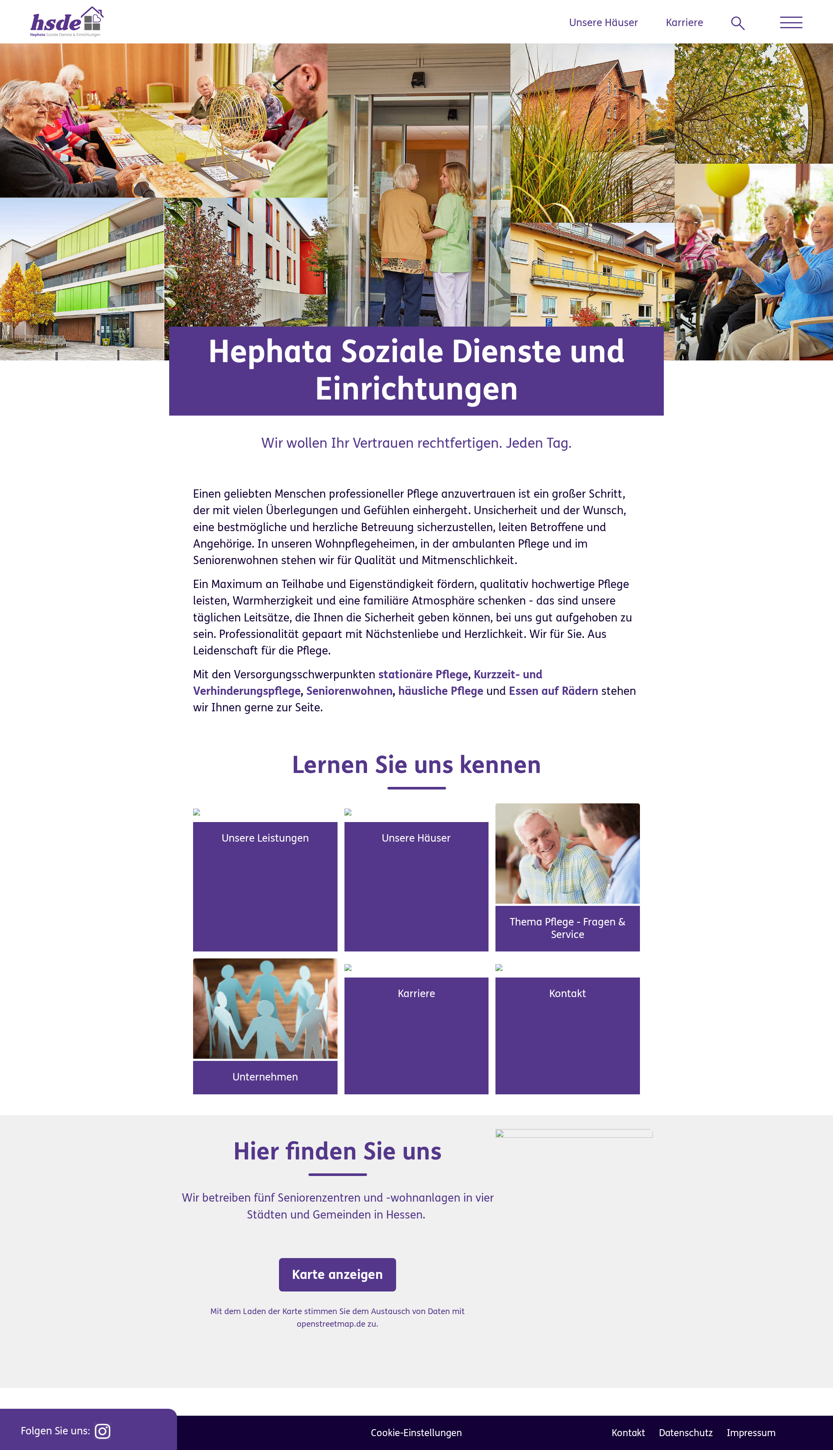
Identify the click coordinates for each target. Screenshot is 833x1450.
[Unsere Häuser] (347, 811)
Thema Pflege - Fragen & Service (568, 928)
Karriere (684, 23)
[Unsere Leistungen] (196, 811)
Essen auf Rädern (553, 691)
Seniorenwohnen (349, 691)
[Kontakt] (498, 966)
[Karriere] (347, 966)
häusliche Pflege (440, 691)
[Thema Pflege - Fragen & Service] (567, 852)
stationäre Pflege (423, 674)
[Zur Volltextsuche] (741, 23)
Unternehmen (265, 1077)
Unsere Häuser (603, 23)
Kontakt (567, 994)
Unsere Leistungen (265, 838)
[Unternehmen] (265, 1008)
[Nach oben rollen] (807, 1424)
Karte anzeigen (337, 1274)
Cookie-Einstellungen (416, 1433)
